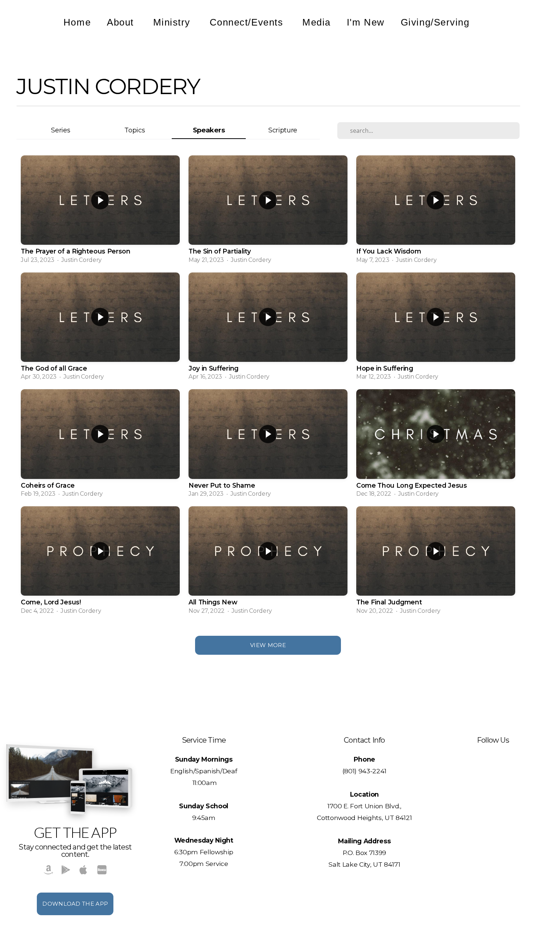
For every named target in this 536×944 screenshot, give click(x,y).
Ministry (173, 22)
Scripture (282, 130)
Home (77, 22)
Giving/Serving (437, 22)
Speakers (209, 130)
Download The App (75, 903)
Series (60, 130)
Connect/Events (248, 22)
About (122, 22)
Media (316, 22)
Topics (134, 130)
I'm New (366, 22)
